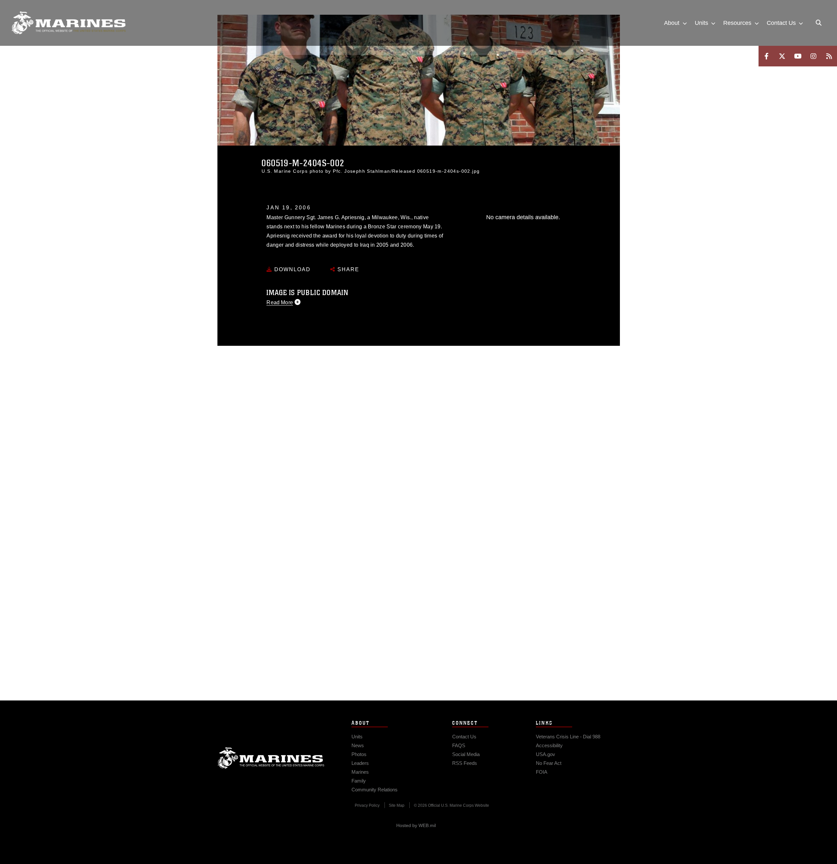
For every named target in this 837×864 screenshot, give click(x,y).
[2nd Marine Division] (68, 22)
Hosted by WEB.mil (416, 825)
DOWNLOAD (291, 269)
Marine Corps (271, 758)
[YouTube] (798, 56)
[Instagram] (813, 56)
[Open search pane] (819, 23)
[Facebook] (766, 56)
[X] (782, 56)
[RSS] (829, 56)
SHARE (347, 269)
